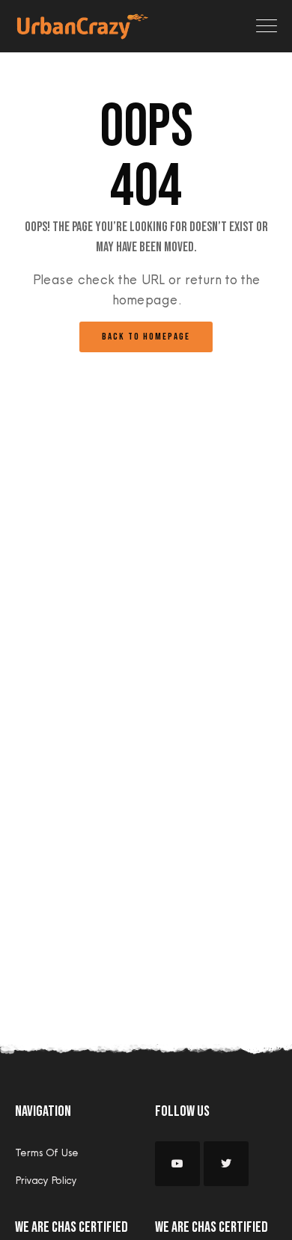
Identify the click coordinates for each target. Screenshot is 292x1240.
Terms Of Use (46, 1152)
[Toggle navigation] (266, 25)
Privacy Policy (45, 1180)
